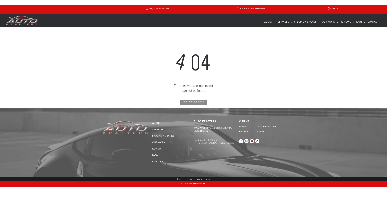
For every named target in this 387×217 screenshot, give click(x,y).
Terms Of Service (185, 178)
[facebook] (241, 141)
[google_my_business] (257, 141)
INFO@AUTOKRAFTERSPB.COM (215, 142)
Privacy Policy (203, 178)
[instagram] (246, 141)
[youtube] (252, 141)
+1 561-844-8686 (205, 139)
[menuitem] (269, 22)
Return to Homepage (193, 101)
